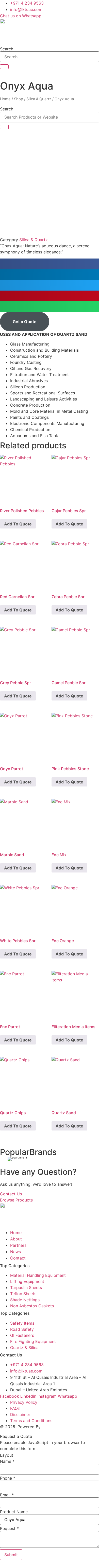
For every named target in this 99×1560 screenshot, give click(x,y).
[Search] (4, 66)
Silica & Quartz (38, 99)
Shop (18, 99)
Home (5, 99)
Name (7, 1461)
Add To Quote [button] (18, 523)
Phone (7, 1478)
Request (9, 1528)
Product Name (14, 1512)
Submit (11, 1554)
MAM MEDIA (54, 1426)
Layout (6, 1455)
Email (7, 1495)
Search (6, 49)
